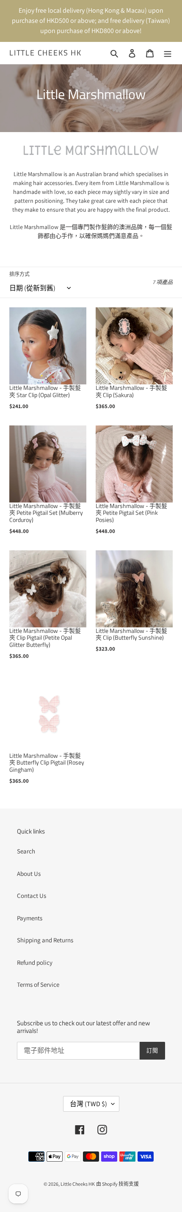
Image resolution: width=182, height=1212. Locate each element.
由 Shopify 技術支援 (117, 1184)
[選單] (167, 53)
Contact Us (31, 896)
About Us (29, 874)
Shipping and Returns (45, 940)
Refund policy (34, 962)
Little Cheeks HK (45, 53)
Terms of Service (38, 984)
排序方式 (19, 274)
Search (26, 851)
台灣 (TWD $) (88, 1103)
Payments (29, 918)
